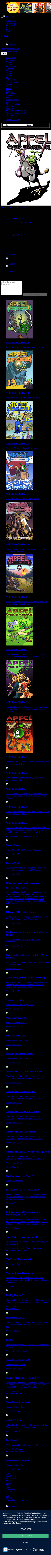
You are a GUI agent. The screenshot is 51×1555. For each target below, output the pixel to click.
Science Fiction (12, 62)
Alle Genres (10, 60)
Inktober (9, 117)
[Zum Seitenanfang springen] (11, 1506)
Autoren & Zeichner (9, 51)
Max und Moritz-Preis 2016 (17, 113)
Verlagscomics (11, 23)
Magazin (9, 115)
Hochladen (5, 36)
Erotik (8, 97)
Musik (8, 91)
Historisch (10, 69)
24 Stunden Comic (13, 104)
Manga (8, 78)
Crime (8, 75)
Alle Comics (11, 58)
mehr (25, 1542)
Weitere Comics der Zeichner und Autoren (22, 836)
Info (7, 1474)
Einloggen (5, 49)
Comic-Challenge (13, 120)
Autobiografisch (12, 100)
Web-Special (11, 106)
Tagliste (9, 1480)
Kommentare (11, 254)
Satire (8, 102)
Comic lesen (6, 207)
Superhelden (11, 66)
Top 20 (9, 30)
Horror (8, 73)
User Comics (11, 21)
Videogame (10, 80)
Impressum (10, 1491)
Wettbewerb (10, 25)
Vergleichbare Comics (14, 1167)
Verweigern (26, 1529)
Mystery (9, 89)
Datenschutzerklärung (14, 1489)
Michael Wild (26, 222)
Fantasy (9, 64)
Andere (9, 71)
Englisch (9, 108)
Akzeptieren (25, 1536)
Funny (8, 86)
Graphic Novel (12, 82)
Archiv (8, 27)
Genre (4, 53)
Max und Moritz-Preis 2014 (17, 111)
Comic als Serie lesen (19, 207)
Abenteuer (10, 95)
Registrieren (14, 49)
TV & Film (10, 93)
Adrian (12, 264)
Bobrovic (13, 271)
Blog (8, 32)
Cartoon (9, 84)
